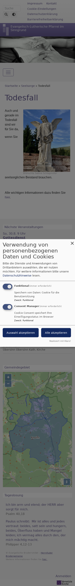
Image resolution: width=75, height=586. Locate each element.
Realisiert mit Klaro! (60, 341)
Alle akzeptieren (56, 332)
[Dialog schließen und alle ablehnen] (72, 241)
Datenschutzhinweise (17, 275)
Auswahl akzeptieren (21, 332)
